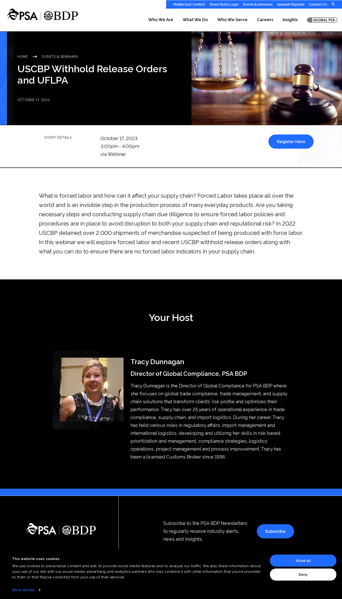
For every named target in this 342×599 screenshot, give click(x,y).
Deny (303, 574)
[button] (161, 20)
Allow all (303, 561)
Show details (23, 590)
